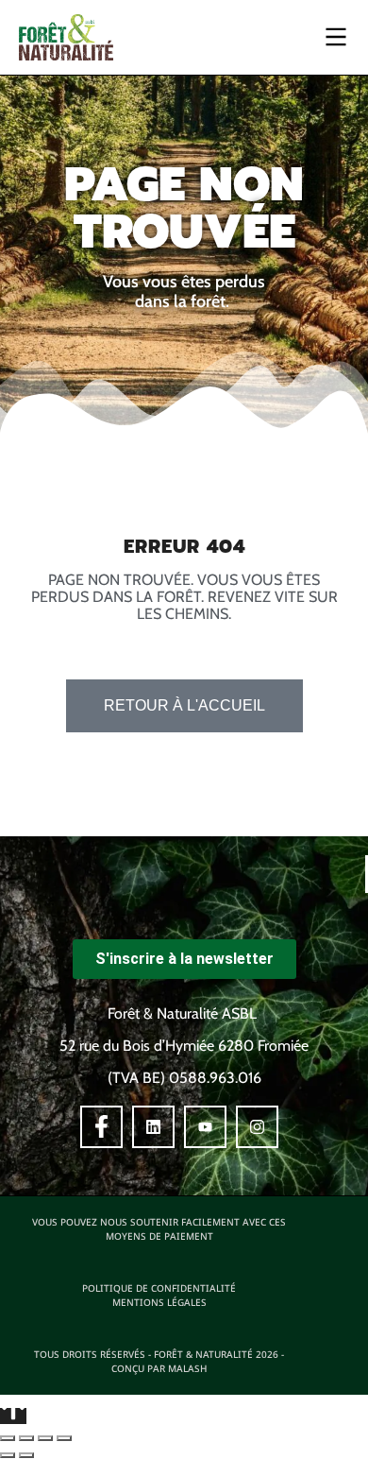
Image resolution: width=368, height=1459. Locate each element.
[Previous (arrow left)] (7, 1455)
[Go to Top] (13, 1416)
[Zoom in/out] (64, 1438)
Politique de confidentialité (159, 1288)
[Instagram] (257, 1127)
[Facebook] (101, 1127)
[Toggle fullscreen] (45, 1438)
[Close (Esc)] (7, 1438)
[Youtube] (205, 1127)
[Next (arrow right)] (26, 1455)
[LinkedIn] (153, 1127)
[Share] (26, 1438)
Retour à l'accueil (184, 705)
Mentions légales (159, 1302)
